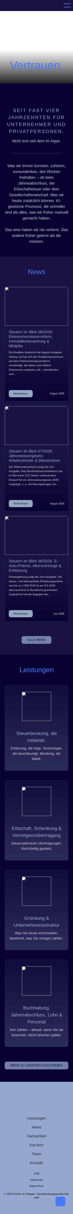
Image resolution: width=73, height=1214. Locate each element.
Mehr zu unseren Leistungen (36, 1065)
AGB (36, 1173)
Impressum (36, 1179)
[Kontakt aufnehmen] (60, 1201)
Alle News (36, 640)
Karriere (36, 1145)
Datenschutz (36, 1186)
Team (36, 1154)
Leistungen (36, 1118)
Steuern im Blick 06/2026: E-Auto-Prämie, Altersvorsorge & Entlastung (35, 565)
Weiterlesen (20, 393)
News (36, 1127)
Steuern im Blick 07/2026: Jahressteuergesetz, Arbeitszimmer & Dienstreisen (34, 456)
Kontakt (36, 1163)
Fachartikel (36, 1136)
